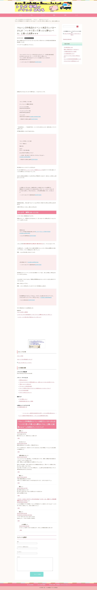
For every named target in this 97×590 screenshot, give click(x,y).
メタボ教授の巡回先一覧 (22, 407)
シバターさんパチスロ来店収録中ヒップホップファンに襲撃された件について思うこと (34, 314)
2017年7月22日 (34, 119)
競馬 (65, 15)
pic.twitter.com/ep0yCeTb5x (35, 116)
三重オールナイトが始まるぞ (25, 384)
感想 (54, 15)
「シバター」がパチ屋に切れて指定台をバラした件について (29, 317)
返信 (19, 438)
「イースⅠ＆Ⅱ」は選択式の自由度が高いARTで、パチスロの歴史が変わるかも (38, 413)
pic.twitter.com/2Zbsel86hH (25, 156)
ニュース (43, 15)
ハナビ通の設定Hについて (69, 53)
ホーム (20, 15)
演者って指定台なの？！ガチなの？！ (71, 49)
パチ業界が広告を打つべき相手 (70, 51)
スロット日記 (20, 356)
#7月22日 (48, 231)
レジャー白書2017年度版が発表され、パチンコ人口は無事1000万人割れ (33, 415)
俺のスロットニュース (29, 38)
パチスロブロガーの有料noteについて (71, 61)
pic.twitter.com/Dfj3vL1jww (33, 262)
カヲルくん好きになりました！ (25, 392)
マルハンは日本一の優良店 (22, 312)
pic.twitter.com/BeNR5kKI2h (46, 297)
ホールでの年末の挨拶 (23, 390)
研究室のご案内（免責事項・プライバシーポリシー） (60, 584)
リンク (76, 15)
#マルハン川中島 (43, 231)
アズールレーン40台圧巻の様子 (25, 386)
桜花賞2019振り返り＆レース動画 (26, 401)
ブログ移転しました (23, 399)
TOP (24, 19)
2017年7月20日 (33, 235)
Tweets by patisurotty (67, 39)
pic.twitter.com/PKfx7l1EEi (25, 233)
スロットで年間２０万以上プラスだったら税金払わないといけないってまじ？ (35, 388)
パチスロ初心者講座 (41, 584)
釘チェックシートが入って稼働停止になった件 (33, 169)
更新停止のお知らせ (23, 380)
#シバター (37, 231)
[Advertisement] (37, 79)
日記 (32, 15)
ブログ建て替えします (68, 47)
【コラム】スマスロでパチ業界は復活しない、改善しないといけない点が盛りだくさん (36, 382)
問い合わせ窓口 (30, 584)
